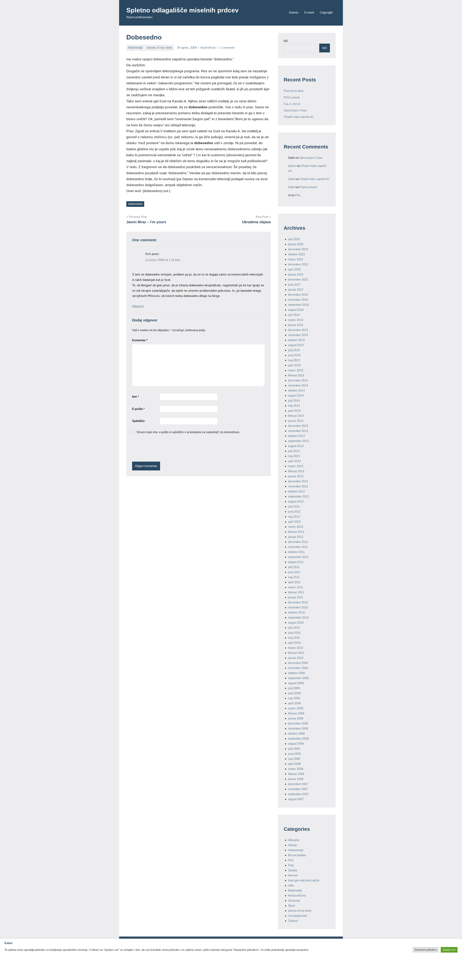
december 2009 (298, 662)
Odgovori (138, 306)
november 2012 (298, 486)
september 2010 (298, 617)
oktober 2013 (296, 435)
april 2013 (294, 461)
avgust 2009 (296, 683)
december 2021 (298, 279)
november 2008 (298, 728)
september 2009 (298, 678)
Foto (291, 865)
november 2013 (298, 430)
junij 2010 (294, 632)
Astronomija (295, 850)
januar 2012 (295, 536)
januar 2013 (295, 476)
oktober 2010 (296, 612)
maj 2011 (294, 577)
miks (291, 885)
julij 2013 (294, 451)
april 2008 (294, 763)
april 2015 (294, 365)
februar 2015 (296, 375)
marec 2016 (295, 319)
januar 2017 (295, 289)
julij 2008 (294, 748)
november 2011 (298, 546)
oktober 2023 (296, 254)
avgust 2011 (296, 562)
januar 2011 (295, 597)
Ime (135, 396)
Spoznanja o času (295, 110)
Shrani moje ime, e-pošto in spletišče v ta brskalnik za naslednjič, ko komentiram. (188, 432)
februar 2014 (296, 415)
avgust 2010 (296, 622)
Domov (293, 12)
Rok (148, 254)
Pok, (298, 195)
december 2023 (298, 249)
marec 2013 (295, 466)
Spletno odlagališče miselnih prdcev (182, 10)
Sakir (291, 179)
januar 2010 (295, 657)
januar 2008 (295, 779)
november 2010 (298, 607)
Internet (293, 875)
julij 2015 (294, 350)
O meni (309, 12)
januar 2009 (295, 718)
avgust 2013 (296, 446)
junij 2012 (294, 511)
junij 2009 (294, 693)
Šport (291, 905)
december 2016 (298, 294)
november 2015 (298, 335)
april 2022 (294, 269)
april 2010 (294, 642)
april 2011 (294, 582)
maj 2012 (294, 516)
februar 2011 (296, 592)
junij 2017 (294, 284)
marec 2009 (295, 708)
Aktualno (293, 840)
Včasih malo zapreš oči (298, 116)
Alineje (292, 845)
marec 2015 (295, 370)
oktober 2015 (296, 340)
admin (292, 165)
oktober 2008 (296, 733)
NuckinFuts (208, 47)
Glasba (292, 870)
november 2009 (298, 668)
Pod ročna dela (293, 90)
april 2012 (294, 521)
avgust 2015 (296, 345)
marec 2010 (295, 647)
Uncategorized (297, 915)
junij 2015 (294, 355)
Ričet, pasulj (292, 97)
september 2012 (298, 496)
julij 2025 (294, 239)
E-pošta (138, 408)
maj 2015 (294, 360)
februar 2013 (296, 471)
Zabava (293, 920)
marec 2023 (295, 259)
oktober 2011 (296, 551)
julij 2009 (294, 688)
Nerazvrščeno (297, 895)
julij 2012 (294, 506)
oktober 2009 (296, 673)
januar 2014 (295, 420)
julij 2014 (294, 400)
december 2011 (298, 541)
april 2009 (294, 703)
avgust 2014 (296, 395)
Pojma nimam (308, 187)
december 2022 (298, 264)
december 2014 (298, 380)
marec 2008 (295, 768)
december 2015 (298, 330)
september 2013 (298, 441)
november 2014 (298, 385)
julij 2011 (294, 567)
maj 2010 (294, 637)
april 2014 (294, 410)
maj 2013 (294, 456)
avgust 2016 (296, 309)
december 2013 (298, 425)
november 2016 (298, 299)
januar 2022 (295, 274)
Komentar (139, 340)
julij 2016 (294, 314)
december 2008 (298, 723)
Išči (286, 41)
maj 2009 (294, 698)
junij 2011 (294, 572)
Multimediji (135, 47)
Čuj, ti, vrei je (292, 103)
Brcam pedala (297, 855)
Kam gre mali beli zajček (303, 880)
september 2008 (298, 738)
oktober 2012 (296, 491)
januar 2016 (295, 324)
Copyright (326, 12)
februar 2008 (296, 773)
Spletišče (138, 421)
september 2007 (298, 794)
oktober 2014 (296, 390)
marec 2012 (295, 526)
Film (291, 860)
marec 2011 (295, 587)
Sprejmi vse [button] (449, 949)
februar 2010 (296, 652)
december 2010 (298, 602)
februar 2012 (296, 531)
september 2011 (298, 557)
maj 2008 (294, 758)
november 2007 (298, 789)
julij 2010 (294, 627)
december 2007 (298, 784)
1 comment (227, 47)
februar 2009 (296, 713)
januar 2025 (295, 244)
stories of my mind (159, 47)
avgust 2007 (296, 799)
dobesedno (135, 203)
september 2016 (298, 304)
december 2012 (298, 481)
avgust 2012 (296, 501)
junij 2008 (294, 753)
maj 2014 (294, 405)
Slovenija (294, 900)
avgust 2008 (296, 743)
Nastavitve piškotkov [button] (426, 949)
